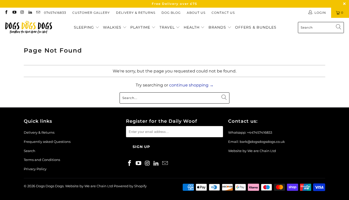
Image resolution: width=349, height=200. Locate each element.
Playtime (141, 27)
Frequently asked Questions (47, 142)
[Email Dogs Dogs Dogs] (38, 13)
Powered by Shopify (130, 186)
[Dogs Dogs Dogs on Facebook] (6, 13)
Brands (217, 27)
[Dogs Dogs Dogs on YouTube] (14, 13)
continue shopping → (191, 85)
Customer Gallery (91, 13)
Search (29, 151)
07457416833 (55, 13)
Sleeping (84, 27)
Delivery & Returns (135, 13)
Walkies (113, 27)
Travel (167, 27)
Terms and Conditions (42, 160)
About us (196, 13)
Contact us (223, 13)
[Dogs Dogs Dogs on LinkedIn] (30, 13)
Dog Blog (171, 13)
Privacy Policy (35, 169)
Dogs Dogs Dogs (50, 186)
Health (192, 27)
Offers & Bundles (255, 27)
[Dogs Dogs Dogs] (28, 27)
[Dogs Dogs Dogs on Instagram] (22, 13)
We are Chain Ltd (261, 151)
